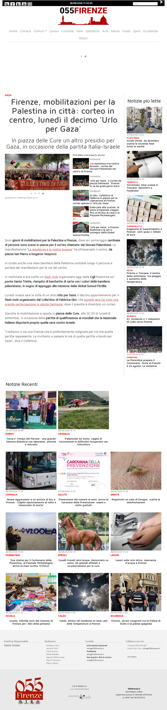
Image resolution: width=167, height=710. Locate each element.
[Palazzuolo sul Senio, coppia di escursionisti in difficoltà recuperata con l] (83, 410)
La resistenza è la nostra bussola (50, 249)
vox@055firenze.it (95, 660)
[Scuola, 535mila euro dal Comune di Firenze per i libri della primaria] (31, 592)
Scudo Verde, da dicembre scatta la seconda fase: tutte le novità (143, 143)
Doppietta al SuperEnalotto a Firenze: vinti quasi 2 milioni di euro (144, 231)
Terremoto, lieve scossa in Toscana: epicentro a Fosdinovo (142, 187)
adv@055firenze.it (95, 654)
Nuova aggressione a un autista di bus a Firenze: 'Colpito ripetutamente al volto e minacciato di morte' (31, 502)
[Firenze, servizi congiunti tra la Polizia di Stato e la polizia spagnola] (136, 592)
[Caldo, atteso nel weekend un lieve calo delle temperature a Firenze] (83, 592)
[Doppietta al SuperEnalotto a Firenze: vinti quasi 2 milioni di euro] (144, 208)
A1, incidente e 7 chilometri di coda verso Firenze (143, 320)
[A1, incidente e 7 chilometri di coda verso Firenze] (143, 299)
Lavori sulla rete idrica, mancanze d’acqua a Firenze (136, 562)
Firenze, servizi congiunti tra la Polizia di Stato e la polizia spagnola (135, 622)
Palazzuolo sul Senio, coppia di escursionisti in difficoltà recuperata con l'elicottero (83, 441)
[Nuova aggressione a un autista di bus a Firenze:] (31, 471)
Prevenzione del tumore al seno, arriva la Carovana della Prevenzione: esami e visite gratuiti (83, 502)
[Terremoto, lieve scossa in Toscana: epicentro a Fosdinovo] (144, 164)
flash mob (51, 277)
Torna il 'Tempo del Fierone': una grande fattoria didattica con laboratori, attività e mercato (31, 441)
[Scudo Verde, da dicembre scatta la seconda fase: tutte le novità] (144, 120)
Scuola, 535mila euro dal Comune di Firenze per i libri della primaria (31, 622)
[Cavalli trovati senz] (83, 531)
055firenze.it (134, 688)
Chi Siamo (132, 656)
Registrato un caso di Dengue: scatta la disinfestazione (136, 501)
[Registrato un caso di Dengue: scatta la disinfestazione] (136, 471)
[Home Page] (83, 15)
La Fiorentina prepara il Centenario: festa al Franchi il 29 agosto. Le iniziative (143, 363)
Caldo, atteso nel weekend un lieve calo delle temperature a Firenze (83, 622)
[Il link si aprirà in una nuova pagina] (85, 696)
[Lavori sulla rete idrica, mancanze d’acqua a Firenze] (136, 531)
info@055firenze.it (95, 648)
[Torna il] (31, 410)
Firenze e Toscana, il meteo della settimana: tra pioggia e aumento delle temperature (144, 277)
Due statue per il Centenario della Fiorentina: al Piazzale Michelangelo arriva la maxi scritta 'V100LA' (31, 563)
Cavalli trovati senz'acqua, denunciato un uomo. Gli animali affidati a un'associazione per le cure (83, 563)
